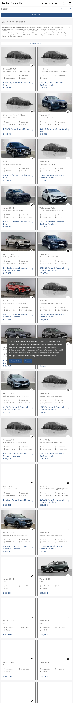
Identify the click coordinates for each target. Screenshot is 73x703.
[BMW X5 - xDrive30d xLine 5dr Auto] (18, 473)
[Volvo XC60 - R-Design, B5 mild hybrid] (55, 334)
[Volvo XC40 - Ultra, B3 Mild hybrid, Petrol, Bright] (18, 520)
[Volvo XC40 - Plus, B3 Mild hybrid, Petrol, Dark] (55, 520)
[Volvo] (49, 3)
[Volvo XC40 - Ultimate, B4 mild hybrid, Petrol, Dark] (18, 380)
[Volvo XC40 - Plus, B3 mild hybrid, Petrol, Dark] (18, 288)
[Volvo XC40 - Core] (18, 566)
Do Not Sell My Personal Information (37, 355)
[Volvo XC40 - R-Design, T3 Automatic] (18, 241)
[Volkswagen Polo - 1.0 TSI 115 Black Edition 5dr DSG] (55, 195)
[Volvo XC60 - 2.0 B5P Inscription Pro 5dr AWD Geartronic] (18, 691)
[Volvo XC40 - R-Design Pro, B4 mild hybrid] (18, 195)
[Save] (32, 66)
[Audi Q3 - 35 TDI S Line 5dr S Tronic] (18, 149)
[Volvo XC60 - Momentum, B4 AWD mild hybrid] (55, 241)
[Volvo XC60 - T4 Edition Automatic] (55, 102)
